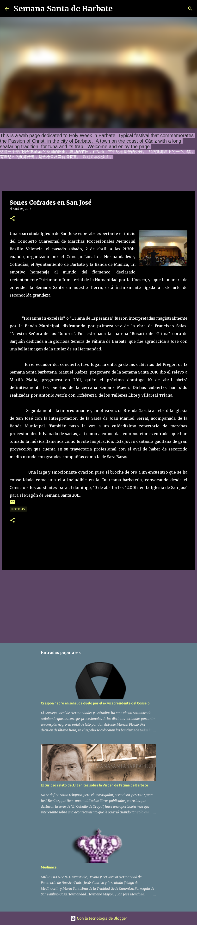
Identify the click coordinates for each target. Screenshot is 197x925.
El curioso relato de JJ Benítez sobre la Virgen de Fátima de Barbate (94, 785)
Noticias (18, 509)
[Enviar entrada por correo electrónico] (12, 503)
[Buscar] (119, 8)
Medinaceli (49, 867)
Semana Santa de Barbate (63, 8)
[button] (12, 218)
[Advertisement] (98, 605)
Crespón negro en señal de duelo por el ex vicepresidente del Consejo (95, 703)
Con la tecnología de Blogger (101, 918)
